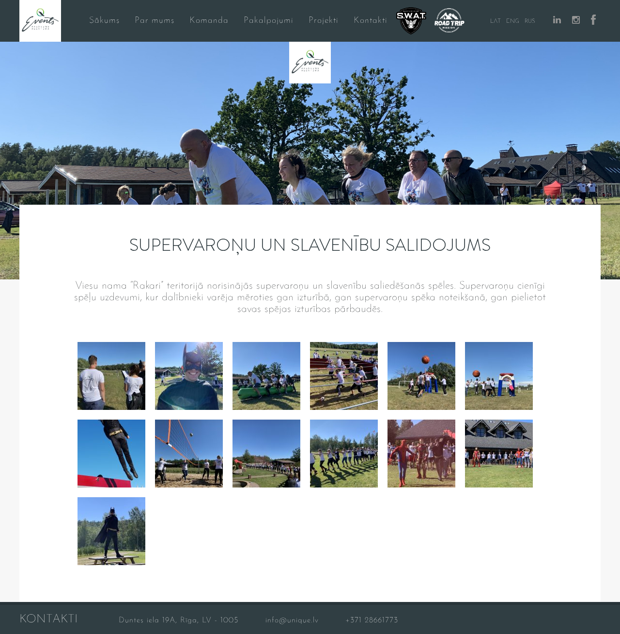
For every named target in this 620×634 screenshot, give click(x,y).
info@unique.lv (292, 620)
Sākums (104, 20)
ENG (512, 21)
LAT (495, 21)
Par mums (154, 20)
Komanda (209, 20)
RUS (530, 21)
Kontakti (371, 20)
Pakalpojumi (269, 20)
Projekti (324, 20)
